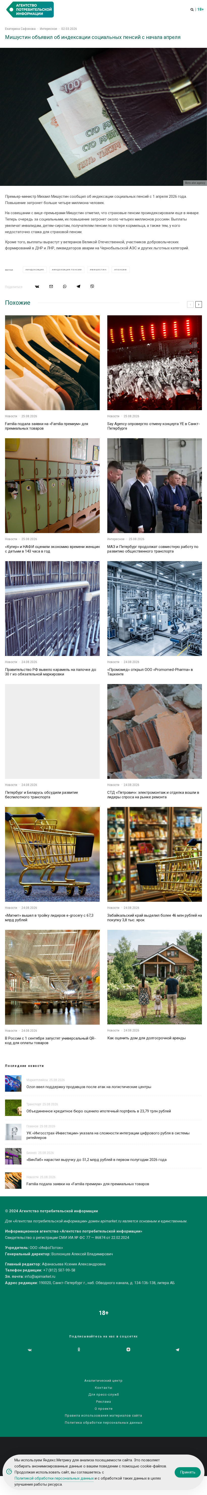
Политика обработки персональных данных (103, 1422)
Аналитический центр (103, 1380)
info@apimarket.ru (40, 1276)
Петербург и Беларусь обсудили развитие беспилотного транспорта (41, 794)
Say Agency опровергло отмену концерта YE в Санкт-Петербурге (153, 426)
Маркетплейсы (37, 1080)
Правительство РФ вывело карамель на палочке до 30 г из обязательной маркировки (50, 671)
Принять (187, 1472)
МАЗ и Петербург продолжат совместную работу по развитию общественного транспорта (152, 549)
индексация (35, 270)
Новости (11, 416)
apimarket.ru (110, 1221)
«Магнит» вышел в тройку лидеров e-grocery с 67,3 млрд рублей (49, 917)
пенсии (121, 270)
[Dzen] (128, 1350)
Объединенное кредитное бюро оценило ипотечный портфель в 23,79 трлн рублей (99, 1111)
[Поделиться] (37, 286)
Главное (32, 1126)
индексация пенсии (68, 270)
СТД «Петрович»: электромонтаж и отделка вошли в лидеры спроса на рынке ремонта (153, 794)
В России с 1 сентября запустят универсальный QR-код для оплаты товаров (50, 1040)
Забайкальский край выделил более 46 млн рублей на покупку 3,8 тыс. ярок (154, 917)
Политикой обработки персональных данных (54, 1478)
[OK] (79, 1350)
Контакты (103, 1388)
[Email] (51, 286)
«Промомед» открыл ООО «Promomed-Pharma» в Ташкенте (150, 671)
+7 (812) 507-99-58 (59, 1270)
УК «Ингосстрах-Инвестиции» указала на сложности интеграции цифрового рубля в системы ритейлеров (108, 1135)
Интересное (48, 29)
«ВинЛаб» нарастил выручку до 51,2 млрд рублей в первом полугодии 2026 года (97, 1159)
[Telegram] (177, 1350)
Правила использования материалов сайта (103, 1415)
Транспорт (34, 1104)
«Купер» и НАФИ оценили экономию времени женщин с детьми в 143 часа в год (52, 549)
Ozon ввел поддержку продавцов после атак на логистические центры (89, 1087)
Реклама (103, 1401)
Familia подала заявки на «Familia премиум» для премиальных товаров (46, 426)
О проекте (104, 1409)
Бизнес (32, 1153)
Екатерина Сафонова (20, 29)
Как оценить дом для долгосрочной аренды (146, 1038)
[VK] (30, 1350)
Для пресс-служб (103, 1394)
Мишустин (98, 270)
